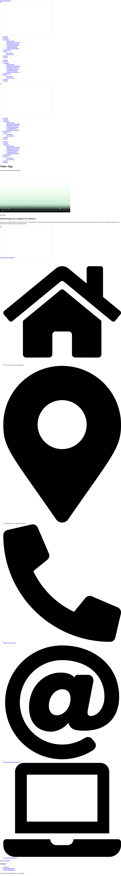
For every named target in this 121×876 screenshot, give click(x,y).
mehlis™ (22, 873)
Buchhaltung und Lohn (13, 44)
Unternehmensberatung (13, 45)
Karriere (5, 57)
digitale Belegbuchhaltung (13, 42)
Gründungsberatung (12, 47)
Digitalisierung (7, 50)
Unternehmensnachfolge (13, 48)
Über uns (5, 38)
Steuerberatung (10, 41)
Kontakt (5, 56)
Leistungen (6, 39)
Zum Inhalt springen (5, 0)
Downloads (10, 53)
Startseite (5, 36)
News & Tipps (10, 54)
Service (5, 51)
